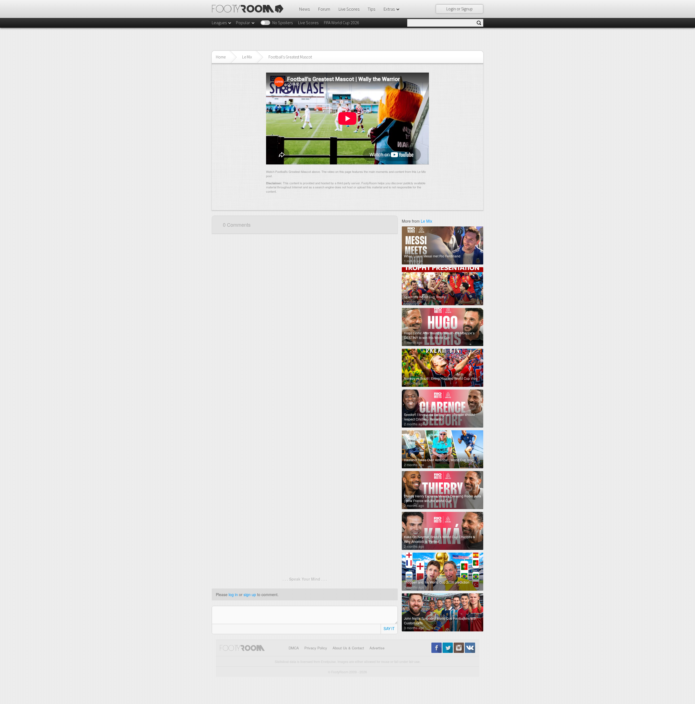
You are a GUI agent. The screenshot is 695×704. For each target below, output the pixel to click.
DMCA (294, 647)
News (304, 9)
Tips (371, 9)
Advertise (376, 647)
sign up (250, 594)
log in (233, 594)
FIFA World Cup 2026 (341, 22)
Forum (324, 9)
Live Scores (348, 9)
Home (221, 57)
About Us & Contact (348, 647)
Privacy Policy (315, 647)
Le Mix (247, 57)
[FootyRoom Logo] (250, 8)
